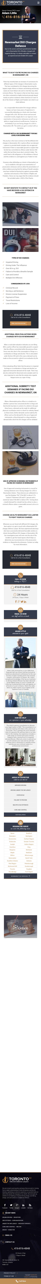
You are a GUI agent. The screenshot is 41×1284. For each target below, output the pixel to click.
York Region (29, 872)
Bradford (29, 833)
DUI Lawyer (29, 56)
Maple (12, 852)
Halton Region (28, 844)
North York (28, 858)
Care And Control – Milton (11, 1226)
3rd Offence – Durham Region (12, 1220)
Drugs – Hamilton (8, 1230)
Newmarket (12, 858)
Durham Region (29, 839)
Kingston (12, 850)
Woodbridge (12, 872)
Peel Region (12, 863)
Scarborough (29, 866)
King (29, 847)
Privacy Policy (9, 1273)
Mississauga (29, 855)
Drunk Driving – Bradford (11, 1217)
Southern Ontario (12, 861)
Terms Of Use (9, 1276)
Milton (12, 855)
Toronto (12, 869)
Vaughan (29, 869)
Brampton (12, 836)
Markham (29, 852)
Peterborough (29, 863)
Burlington (29, 836)
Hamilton (12, 847)
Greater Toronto (29, 841)
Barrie (12, 833)
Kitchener (29, 850)
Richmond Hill (12, 866)
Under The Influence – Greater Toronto (16, 1223)
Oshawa (28, 861)
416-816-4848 (17, 17)
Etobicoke (12, 841)
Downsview (12, 839)
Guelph (12, 844)
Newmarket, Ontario (9, 493)
